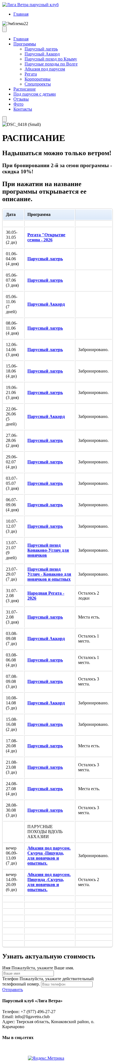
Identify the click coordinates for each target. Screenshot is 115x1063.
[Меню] (4, 29)
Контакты (22, 109)
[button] (12, 989)
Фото (18, 104)
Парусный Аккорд (42, 54)
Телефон (10, 978)
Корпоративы (38, 79)
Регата (31, 74)
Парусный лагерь (41, 49)
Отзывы (21, 99)
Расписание (24, 89)
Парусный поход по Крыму (51, 59)
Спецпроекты (38, 84)
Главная (20, 14)
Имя (6, 967)
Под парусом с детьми (34, 94)
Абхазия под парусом (45, 69)
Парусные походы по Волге (51, 64)
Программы (24, 44)
